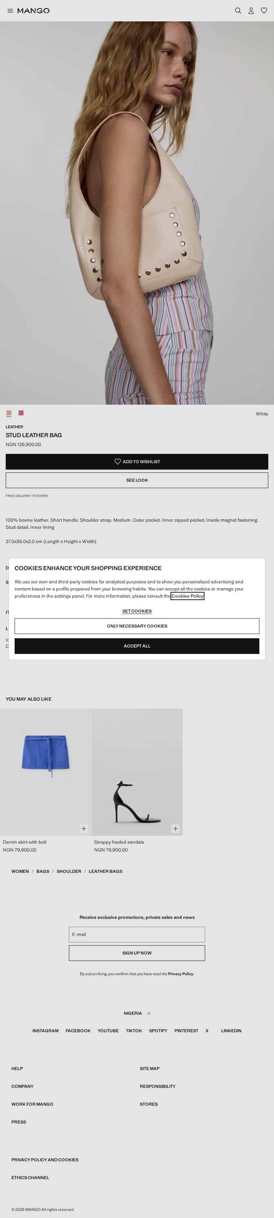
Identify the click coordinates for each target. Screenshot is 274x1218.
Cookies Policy (187, 596)
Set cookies (137, 611)
